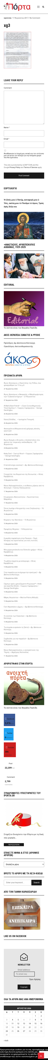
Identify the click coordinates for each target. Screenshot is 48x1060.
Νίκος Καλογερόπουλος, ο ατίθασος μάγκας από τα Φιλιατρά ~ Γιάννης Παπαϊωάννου (24, 487)
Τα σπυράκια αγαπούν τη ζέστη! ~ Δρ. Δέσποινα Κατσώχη (22, 628)
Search (37, 882)
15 (35, 1024)
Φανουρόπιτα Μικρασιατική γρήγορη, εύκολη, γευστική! (22, 430)
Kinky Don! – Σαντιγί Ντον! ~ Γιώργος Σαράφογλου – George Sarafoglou (23, 455)
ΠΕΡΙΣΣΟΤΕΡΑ (13, 845)
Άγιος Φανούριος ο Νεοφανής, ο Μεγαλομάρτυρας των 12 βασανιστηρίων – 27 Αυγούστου (23, 395)
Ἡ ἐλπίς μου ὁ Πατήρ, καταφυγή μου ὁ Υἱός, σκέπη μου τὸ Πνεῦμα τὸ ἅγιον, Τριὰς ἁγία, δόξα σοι (24, 203)
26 (18, 1031)
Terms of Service (30, 167)
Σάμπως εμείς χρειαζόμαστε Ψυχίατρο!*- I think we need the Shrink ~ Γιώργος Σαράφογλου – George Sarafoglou (22, 586)
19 (18, 1027)
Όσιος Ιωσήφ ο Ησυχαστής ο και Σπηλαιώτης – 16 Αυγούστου (24, 509)
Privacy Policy (15, 167)
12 (18, 1024)
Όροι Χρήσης (35, 979)
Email (6, 139)
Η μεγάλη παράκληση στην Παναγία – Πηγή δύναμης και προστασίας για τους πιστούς (21, 539)
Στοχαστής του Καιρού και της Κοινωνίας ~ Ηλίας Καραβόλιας (23, 475)
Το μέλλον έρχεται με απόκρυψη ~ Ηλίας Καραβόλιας (20, 562)
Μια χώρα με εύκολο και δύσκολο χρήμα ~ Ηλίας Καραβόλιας (23, 551)
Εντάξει (3, 1059)
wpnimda (7, 18)
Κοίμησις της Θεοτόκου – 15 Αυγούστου (20, 520)
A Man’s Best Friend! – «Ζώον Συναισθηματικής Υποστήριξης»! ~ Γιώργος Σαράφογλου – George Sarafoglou (23, 408)
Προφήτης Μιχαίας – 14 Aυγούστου (18, 529)
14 (30, 1024)
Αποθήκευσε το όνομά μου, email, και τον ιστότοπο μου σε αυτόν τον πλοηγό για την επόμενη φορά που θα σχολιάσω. (24, 155)
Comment (8, 88)
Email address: (24, 970)
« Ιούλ (6, 1041)
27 (24, 1031)
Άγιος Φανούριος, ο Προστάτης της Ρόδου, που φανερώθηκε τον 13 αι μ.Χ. (22, 384)
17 (7, 1027)
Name (6, 127)
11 (13, 1024)
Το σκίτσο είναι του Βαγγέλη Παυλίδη (20, 328)
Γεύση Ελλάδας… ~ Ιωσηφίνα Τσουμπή (19, 419)
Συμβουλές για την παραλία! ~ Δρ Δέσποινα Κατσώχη (21, 640)
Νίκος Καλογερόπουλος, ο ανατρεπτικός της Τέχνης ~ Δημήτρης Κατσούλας (21, 651)
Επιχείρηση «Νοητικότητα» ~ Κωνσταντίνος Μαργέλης (21, 498)
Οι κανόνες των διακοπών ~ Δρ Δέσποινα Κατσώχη (20, 617)
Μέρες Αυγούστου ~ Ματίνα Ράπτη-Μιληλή (21, 597)
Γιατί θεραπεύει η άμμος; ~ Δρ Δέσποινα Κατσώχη (23, 607)
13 (24, 1024)
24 (7, 1031)
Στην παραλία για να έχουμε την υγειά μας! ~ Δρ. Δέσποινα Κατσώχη (22, 573)
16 (41, 1024)
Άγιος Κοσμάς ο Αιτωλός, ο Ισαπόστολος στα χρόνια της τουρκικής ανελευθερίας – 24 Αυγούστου (22, 442)
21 (30, 1027)
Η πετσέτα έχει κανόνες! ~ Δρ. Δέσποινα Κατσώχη (23, 465)
